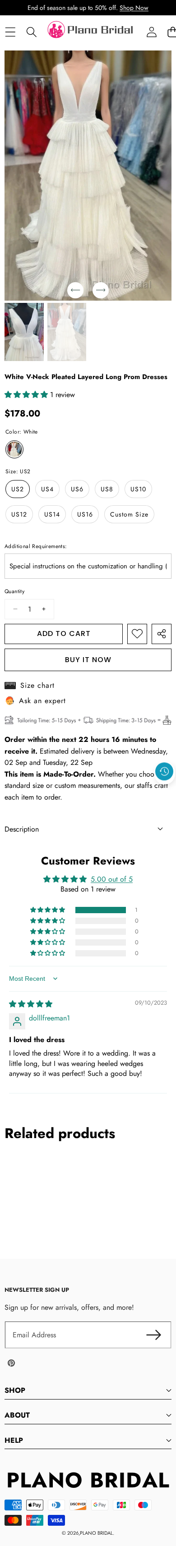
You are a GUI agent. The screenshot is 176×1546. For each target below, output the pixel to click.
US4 (47, 489)
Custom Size (129, 514)
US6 (77, 489)
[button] (165, 792)
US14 (52, 514)
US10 (138, 489)
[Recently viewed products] (164, 772)
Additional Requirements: (36, 546)
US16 (85, 514)
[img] (30, 1004)
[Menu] (10, 32)
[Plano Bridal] (91, 32)
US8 (107, 489)
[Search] (31, 32)
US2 (17, 489)
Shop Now (134, 7)
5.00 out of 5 (112, 879)
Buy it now (88, 659)
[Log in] (151, 32)
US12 (19, 514)
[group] (24, 332)
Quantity (14, 591)
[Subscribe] (153, 1335)
